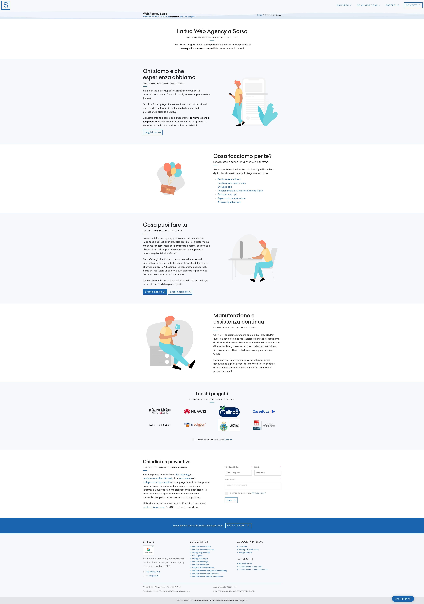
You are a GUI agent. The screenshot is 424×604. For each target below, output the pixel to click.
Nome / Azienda (232, 467)
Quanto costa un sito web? (250, 567)
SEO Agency (182, 474)
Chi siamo (243, 546)
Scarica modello (154, 291)
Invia (229, 500)
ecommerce (185, 478)
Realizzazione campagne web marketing (209, 570)
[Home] (5, 5)
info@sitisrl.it (154, 576)
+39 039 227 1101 (153, 572)
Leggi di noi (151, 132)
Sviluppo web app (227, 194)
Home (259, 15)
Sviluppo (343, 5)
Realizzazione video (200, 564)
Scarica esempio (179, 291)
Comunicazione (367, 5)
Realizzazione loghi (200, 561)
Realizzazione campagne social (205, 573)
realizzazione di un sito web (157, 478)
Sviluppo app (225, 186)
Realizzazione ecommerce (232, 183)
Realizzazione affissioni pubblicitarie (207, 576)
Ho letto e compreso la (247, 493)
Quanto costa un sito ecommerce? (253, 570)
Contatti (412, 5)
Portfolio (393, 5)
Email (256, 467)
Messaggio (230, 479)
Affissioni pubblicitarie (229, 202)
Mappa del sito (245, 552)
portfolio (229, 439)
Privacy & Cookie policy (249, 549)
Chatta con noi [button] (403, 598)
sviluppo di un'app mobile (157, 482)
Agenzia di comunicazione (232, 198)
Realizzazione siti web (229, 179)
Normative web (245, 564)
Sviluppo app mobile (201, 552)
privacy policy (259, 493)
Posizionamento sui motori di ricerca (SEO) (240, 190)
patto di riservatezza (154, 507)
